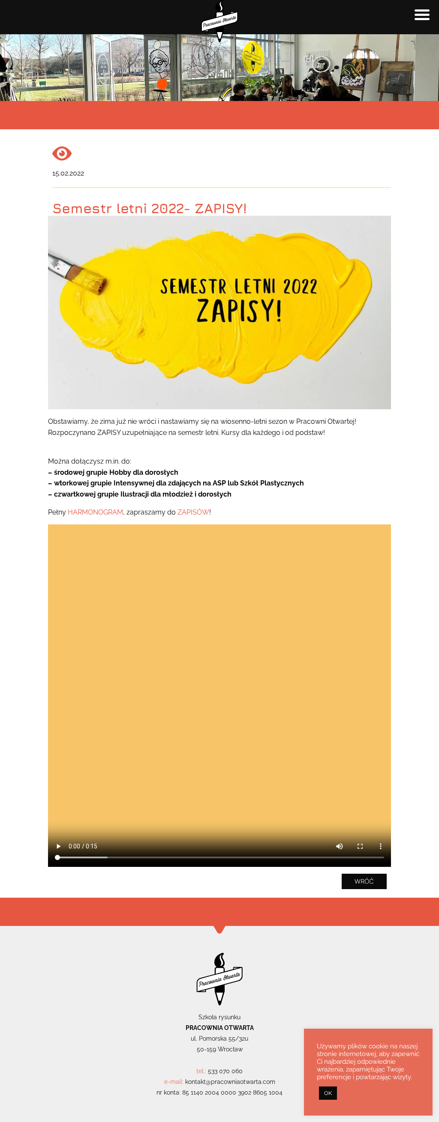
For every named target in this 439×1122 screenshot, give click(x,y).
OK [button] (328, 1093)
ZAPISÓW (193, 512)
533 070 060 (225, 1071)
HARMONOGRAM (95, 512)
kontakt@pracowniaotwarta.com (230, 1081)
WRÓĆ (364, 881)
